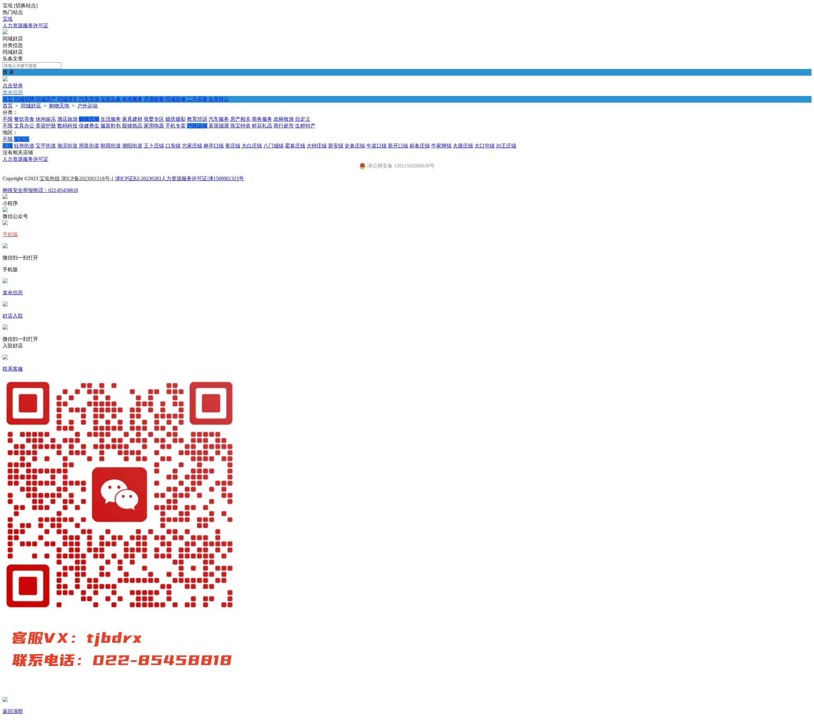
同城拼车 (67, 99)
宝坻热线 (49, 178)
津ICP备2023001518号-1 (87, 178)
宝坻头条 (110, 99)
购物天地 (59, 105)
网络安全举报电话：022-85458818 (40, 190)
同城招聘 (24, 99)
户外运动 (87, 105)
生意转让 (219, 99)
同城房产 (46, 99)
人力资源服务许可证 (25, 25)
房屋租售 (154, 99)
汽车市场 (89, 99)
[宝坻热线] (5, 32)
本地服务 (132, 99)
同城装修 (175, 99)
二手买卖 (197, 99)
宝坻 (8, 19)
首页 (8, 99)
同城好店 (31, 105)
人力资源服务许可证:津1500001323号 (202, 178)
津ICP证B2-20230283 (138, 178)
